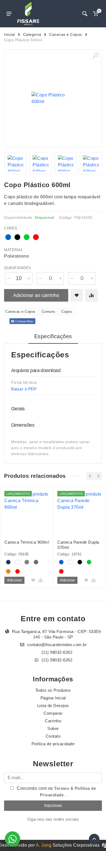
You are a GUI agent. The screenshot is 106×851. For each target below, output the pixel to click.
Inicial (9, 34)
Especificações (53, 336)
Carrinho (53, 721)
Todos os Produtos (53, 690)
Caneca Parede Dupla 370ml (78, 545)
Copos (66, 312)
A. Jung (44, 845)
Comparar (53, 713)
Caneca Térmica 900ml (26, 542)
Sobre (53, 728)
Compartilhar (24, 321)
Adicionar (14, 580)
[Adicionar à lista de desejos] (76, 295)
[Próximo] (98, 476)
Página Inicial (53, 698)
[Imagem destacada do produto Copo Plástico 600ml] (53, 98)
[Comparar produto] (91, 295)
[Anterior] (90, 476)
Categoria (32, 34)
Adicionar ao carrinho (36, 295)
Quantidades (17, 268)
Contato (53, 736)
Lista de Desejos (53, 705)
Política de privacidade (53, 743)
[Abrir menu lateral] (9, 14)
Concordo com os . (56, 791)
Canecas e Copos (65, 34)
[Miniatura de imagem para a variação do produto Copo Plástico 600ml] (15, 163)
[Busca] (84, 14)
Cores (10, 228)
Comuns (48, 312)
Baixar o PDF (24, 389)
